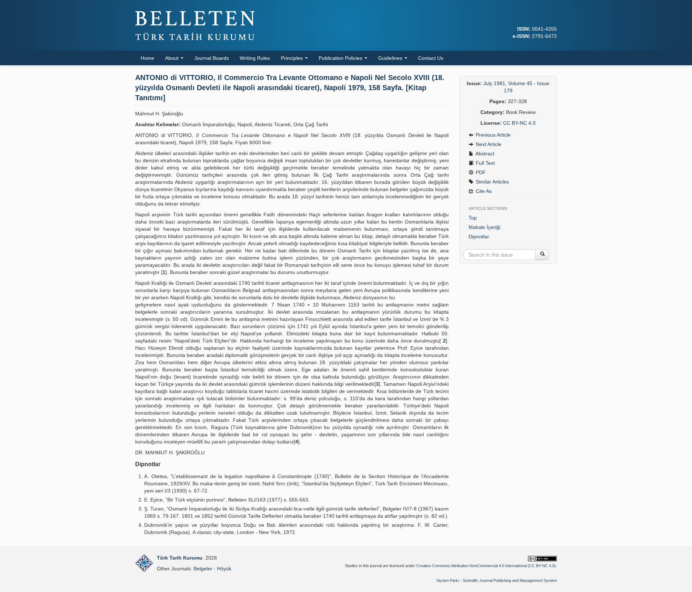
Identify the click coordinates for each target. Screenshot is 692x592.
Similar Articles (491, 182)
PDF (480, 172)
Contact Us (430, 58)
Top (473, 218)
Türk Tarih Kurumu (180, 558)
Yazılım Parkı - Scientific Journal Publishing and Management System (496, 580)
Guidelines (391, 58)
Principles (292, 58)
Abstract (484, 153)
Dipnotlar (479, 236)
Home (147, 58)
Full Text (484, 163)
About (172, 58)
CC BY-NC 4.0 (519, 123)
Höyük (224, 568)
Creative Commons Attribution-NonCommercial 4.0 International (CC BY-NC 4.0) (486, 566)
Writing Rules (255, 58)
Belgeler (203, 568)
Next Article (487, 144)
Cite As (483, 191)
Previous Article (492, 135)
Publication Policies (341, 58)
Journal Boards (211, 58)
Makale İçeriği (484, 227)
